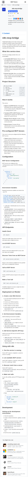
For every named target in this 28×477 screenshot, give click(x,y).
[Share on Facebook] (16, 18)
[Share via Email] (22, 18)
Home (4, 4)
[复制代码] (24, 86)
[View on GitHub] (18, 13)
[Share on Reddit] (18, 18)
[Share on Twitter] (14, 18)
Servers (9, 4)
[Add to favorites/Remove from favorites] (13, 16)
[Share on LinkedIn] (20, 18)
